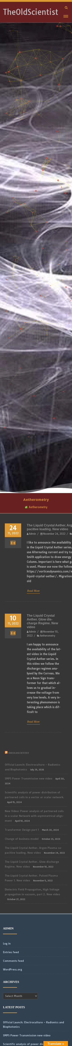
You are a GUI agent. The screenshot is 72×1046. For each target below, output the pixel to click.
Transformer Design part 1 (22, 829)
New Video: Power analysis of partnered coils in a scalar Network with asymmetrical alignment (34, 815)
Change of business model (22, 838)
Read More (33, 590)
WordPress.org (12, 969)
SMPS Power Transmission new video (28, 778)
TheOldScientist (30, 12)
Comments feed (13, 960)
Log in (7, 943)
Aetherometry (47, 635)
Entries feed (11, 952)
